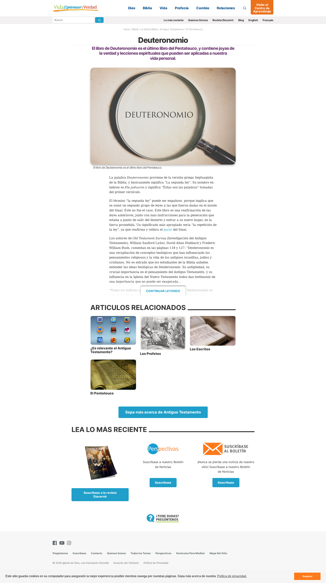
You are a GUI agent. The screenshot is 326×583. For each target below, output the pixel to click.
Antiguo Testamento (172, 29)
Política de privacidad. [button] (232, 576)
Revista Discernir (223, 20)
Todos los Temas (141, 553)
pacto (168, 229)
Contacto (96, 553)
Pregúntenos (60, 553)
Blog (241, 20)
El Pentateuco (194, 29)
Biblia (147, 8)
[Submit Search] (99, 20)
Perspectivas (163, 553)
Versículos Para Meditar (190, 553)
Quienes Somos (198, 20)
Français (268, 20)
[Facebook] (55, 543)
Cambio (202, 8)
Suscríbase (163, 482)
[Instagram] (70, 543)
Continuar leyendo (163, 291)
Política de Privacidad (156, 562)
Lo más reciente (174, 20)
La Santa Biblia (149, 29)
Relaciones (226, 8)
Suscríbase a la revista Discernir (100, 494)
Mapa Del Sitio (218, 553)
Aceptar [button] (307, 576)
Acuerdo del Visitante (126, 562)
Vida (163, 8)
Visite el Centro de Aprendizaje (262, 8)
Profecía (182, 8)
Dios (131, 8)
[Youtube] (62, 543)
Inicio (127, 29)
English (253, 20)
